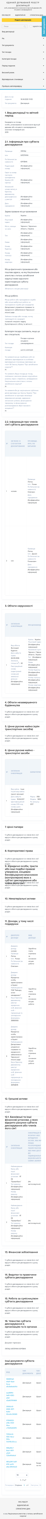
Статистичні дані (36, 15)
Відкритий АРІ (20, 15)
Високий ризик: (8, 73)
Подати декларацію (23, 20)
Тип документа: (8, 45)
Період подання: (8, 66)
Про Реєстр (6, 15)
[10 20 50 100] (22, 1475)
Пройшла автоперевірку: (12, 86)
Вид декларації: (8, 32)
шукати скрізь (38, 26)
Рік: (3, 38)
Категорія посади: (9, 59)
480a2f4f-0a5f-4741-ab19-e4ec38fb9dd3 (11, 1464)
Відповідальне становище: (12, 79)
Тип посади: (6, 52)
